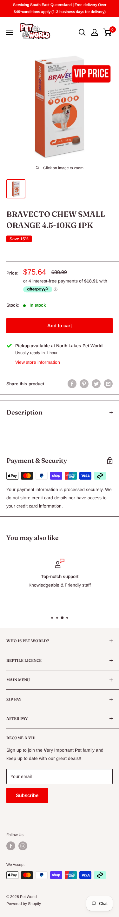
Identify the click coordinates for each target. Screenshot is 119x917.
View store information (37, 362)
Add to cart (59, 325)
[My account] (94, 32)
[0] (107, 32)
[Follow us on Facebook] (10, 845)
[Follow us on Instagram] (22, 845)
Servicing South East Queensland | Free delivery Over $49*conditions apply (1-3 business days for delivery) (59, 8)
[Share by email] (108, 383)
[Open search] (82, 32)
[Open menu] (9, 32)
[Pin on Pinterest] (84, 383)
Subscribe (27, 795)
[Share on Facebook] (72, 383)
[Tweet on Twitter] (96, 383)
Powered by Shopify (23, 903)
